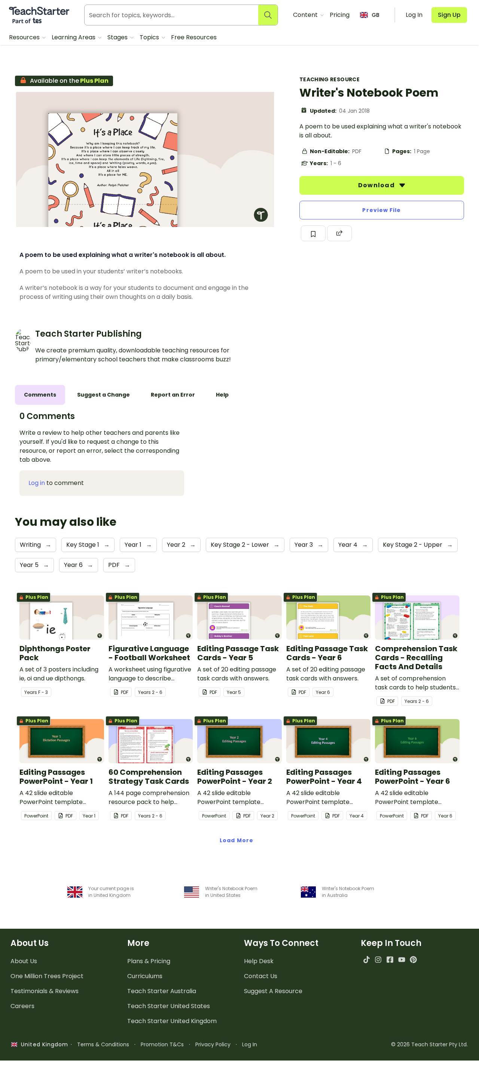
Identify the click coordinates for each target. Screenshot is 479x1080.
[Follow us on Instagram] (378, 959)
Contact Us (260, 976)
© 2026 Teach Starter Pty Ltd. (429, 1044)
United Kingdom (42, 1044)
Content (306, 14)
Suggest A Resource (273, 991)
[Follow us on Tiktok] (366, 959)
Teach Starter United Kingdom (172, 1021)
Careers (22, 1006)
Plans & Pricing (148, 961)
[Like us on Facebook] (390, 959)
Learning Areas (74, 37)
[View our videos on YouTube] (402, 959)
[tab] (40, 395)
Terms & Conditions (103, 1044)
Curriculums (144, 976)
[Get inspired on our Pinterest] (413, 959)
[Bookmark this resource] (313, 233)
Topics (150, 37)
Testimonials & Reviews (44, 991)
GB (375, 15)
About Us (23, 961)
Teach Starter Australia (161, 991)
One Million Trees (46, 976)
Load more (236, 840)
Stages (118, 37)
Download (377, 185)
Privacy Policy (213, 1044)
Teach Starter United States (168, 1006)
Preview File (381, 210)
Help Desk (259, 961)
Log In (249, 1044)
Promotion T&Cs (162, 1044)
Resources (25, 37)
